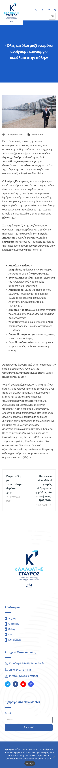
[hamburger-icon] (52, 16)
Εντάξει (30, 763)
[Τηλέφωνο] (55, 10)
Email (8, 713)
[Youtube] (49, 10)
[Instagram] (31, 684)
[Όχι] (54, 756)
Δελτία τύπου (37, 134)
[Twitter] (36, 10)
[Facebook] (42, 10)
